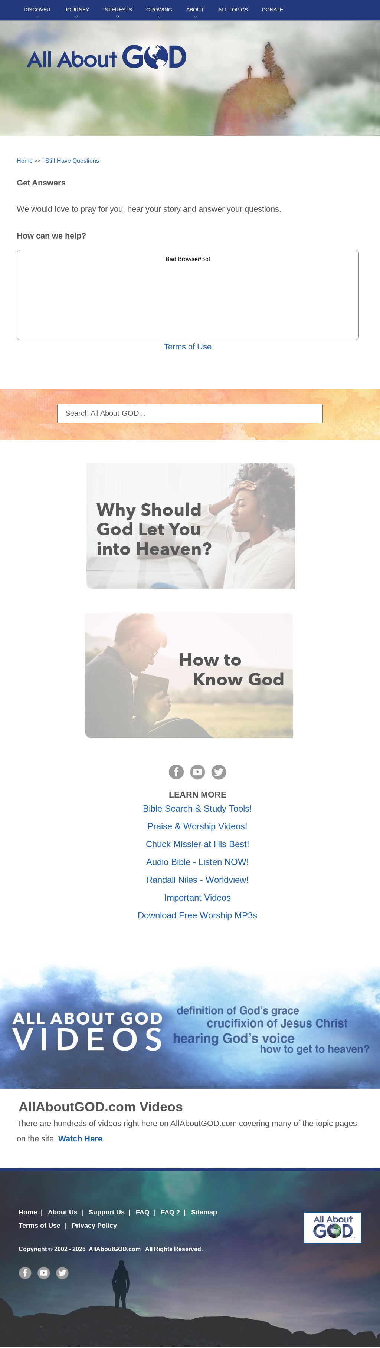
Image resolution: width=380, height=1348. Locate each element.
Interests (117, 10)
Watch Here (80, 1138)
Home (25, 161)
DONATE (272, 10)
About (195, 10)
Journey (77, 10)
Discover (37, 10)
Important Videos (197, 897)
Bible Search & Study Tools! (197, 808)
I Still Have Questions (70, 161)
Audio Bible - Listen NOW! (197, 862)
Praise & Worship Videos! (197, 826)
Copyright (33, 1249)
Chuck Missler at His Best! (197, 844)
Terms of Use (188, 346)
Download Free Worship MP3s (197, 915)
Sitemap (204, 1212)
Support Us (107, 1212)
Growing (159, 10)
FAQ (143, 1212)
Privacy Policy (94, 1225)
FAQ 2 (170, 1212)
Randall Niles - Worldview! (197, 880)
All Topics (233, 10)
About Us (63, 1212)
